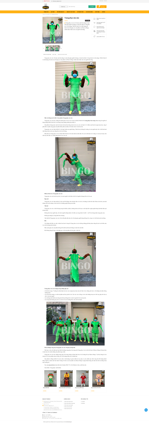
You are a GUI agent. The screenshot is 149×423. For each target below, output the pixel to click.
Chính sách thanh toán (68, 401)
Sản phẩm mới (48, 14)
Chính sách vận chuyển (62, 54)
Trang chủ (44, 14)
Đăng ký (105, 0)
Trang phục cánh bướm (55, 367)
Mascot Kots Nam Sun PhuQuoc (65, 385)
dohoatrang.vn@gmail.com (57, 1)
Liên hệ (65, 20)
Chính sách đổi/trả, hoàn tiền (69, 403)
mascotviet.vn (52, 365)
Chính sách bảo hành (68, 406)
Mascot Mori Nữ (46, 385)
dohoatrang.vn (69, 421)
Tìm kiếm (83, 401)
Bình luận (54, 54)
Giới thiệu (83, 403)
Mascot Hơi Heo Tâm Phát (96, 385)
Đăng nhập (101, 0)
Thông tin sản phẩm (47, 54)
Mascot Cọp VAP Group (79, 385)
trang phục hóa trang (90, 120)
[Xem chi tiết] (57, 391)
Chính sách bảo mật (68, 408)
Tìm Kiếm (92, 6)
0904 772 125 (46, 404)
